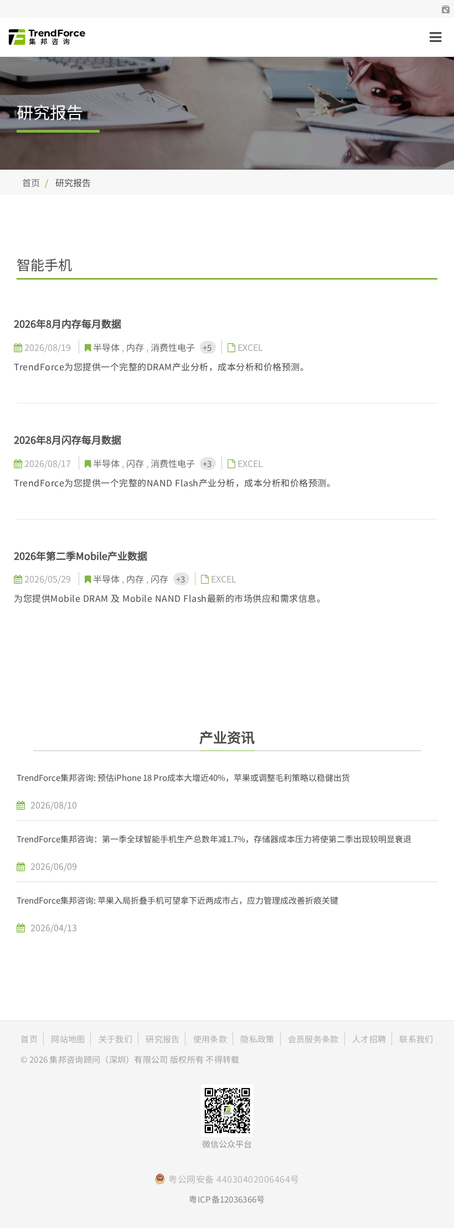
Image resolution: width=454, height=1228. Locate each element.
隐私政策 (257, 1039)
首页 (31, 182)
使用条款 (210, 1039)
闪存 (136, 463)
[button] (445, 9)
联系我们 (416, 1039)
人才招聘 (369, 1039)
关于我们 (115, 1039)
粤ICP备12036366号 (227, 1199)
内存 (136, 347)
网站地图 (68, 1039)
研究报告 (162, 1039)
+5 (208, 347)
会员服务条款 (313, 1039)
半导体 (107, 347)
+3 (208, 463)
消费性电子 (174, 347)
